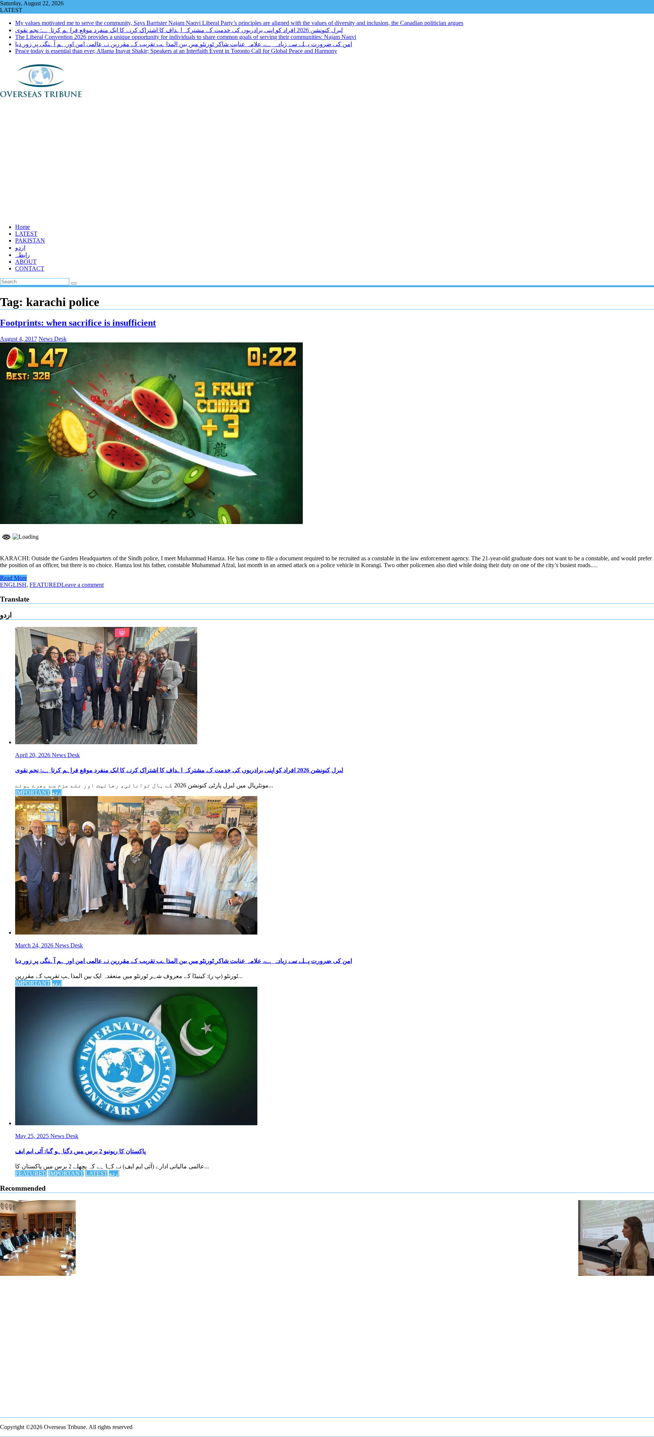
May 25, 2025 (32, 1136)
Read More (13, 578)
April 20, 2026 (33, 755)
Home (22, 227)
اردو (20, 247)
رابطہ (22, 255)
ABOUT (26, 261)
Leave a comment (82, 585)
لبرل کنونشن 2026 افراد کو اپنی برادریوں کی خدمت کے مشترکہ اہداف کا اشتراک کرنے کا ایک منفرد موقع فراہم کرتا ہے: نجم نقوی (179, 30)
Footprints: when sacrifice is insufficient (78, 323)
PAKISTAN (30, 240)
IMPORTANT (32, 792)
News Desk (53, 339)
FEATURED (45, 585)
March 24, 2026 (35, 945)
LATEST (26, 233)
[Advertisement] (227, 165)
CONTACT (29, 268)
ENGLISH (13, 585)
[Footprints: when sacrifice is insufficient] (151, 522)
